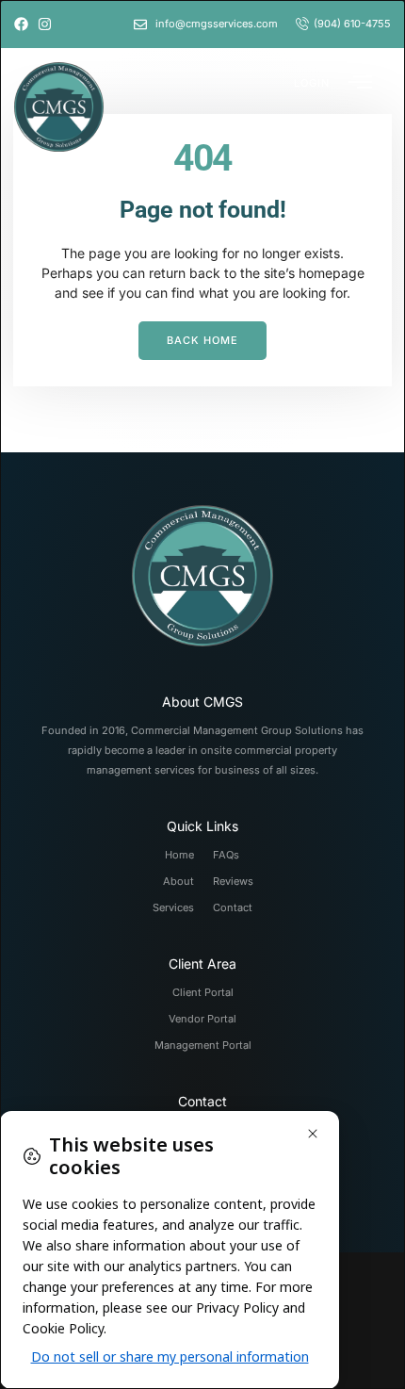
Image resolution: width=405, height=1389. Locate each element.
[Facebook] (21, 24)
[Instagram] (45, 24)
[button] (312, 81)
